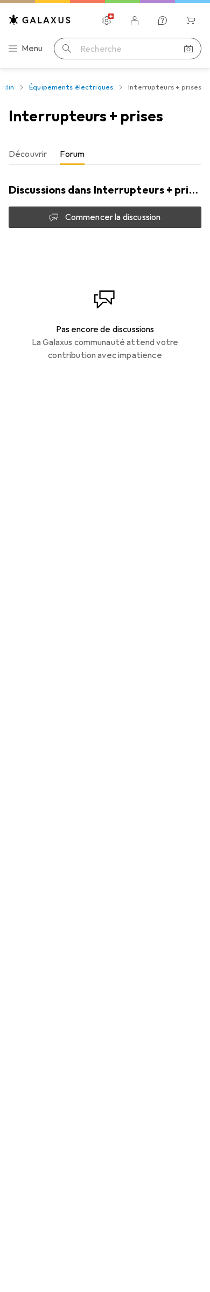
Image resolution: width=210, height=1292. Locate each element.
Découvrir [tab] (28, 154)
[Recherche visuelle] (188, 48)
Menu (32, 48)
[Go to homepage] (40, 20)
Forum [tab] (72, 154)
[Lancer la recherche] (67, 48)
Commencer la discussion (113, 217)
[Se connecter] (134, 20)
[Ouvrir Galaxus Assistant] (162, 20)
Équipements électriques (71, 87)
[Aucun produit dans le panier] (190, 20)
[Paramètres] (106, 20)
